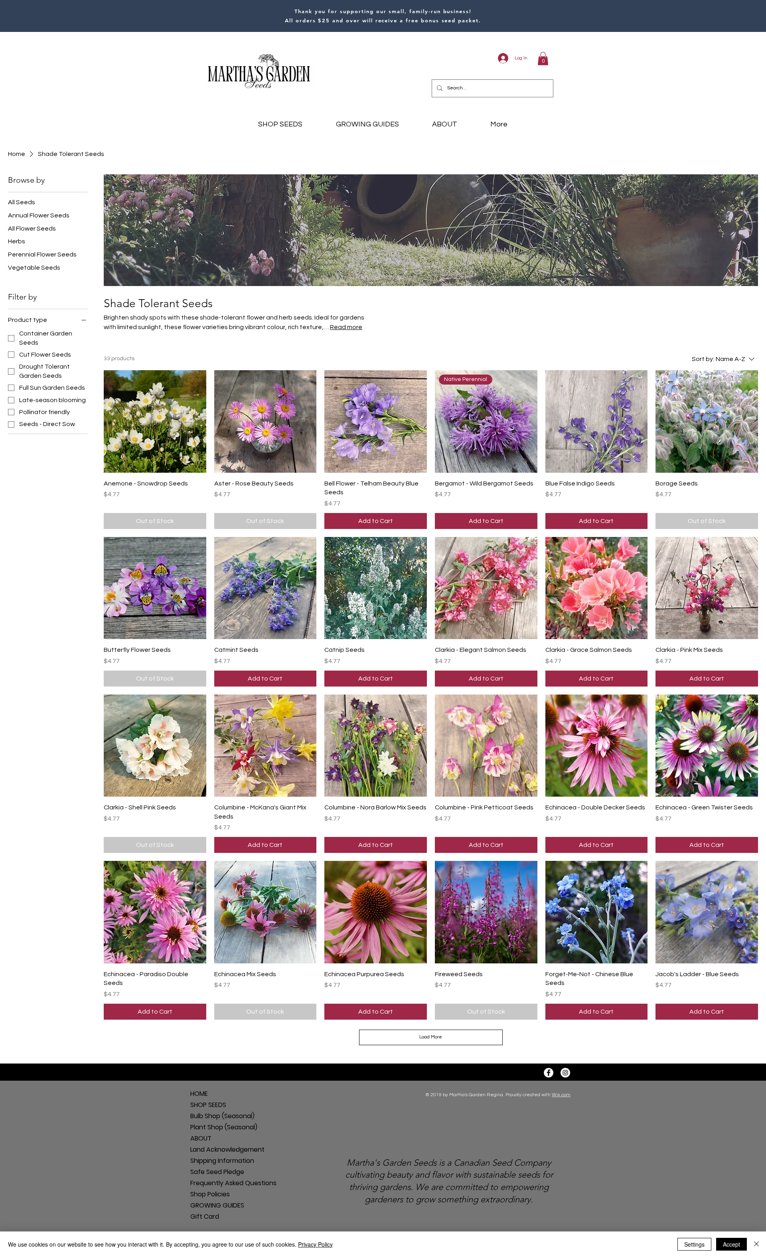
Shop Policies (210, 1194)
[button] (543, 58)
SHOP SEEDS (208, 1104)
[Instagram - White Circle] (565, 1072)
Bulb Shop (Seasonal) (218, 1116)
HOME (199, 1093)
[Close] (756, 1244)
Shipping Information (218, 1160)
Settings (694, 1244)
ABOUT (200, 1138)
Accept (731, 1244)
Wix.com (561, 1094)
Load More (430, 1037)
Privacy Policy (315, 1244)
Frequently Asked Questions (218, 1183)
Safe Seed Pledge (217, 1171)
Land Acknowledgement (218, 1149)
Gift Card (204, 1216)
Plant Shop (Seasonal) (218, 1127)
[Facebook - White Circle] (548, 1072)
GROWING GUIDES (217, 1205)
